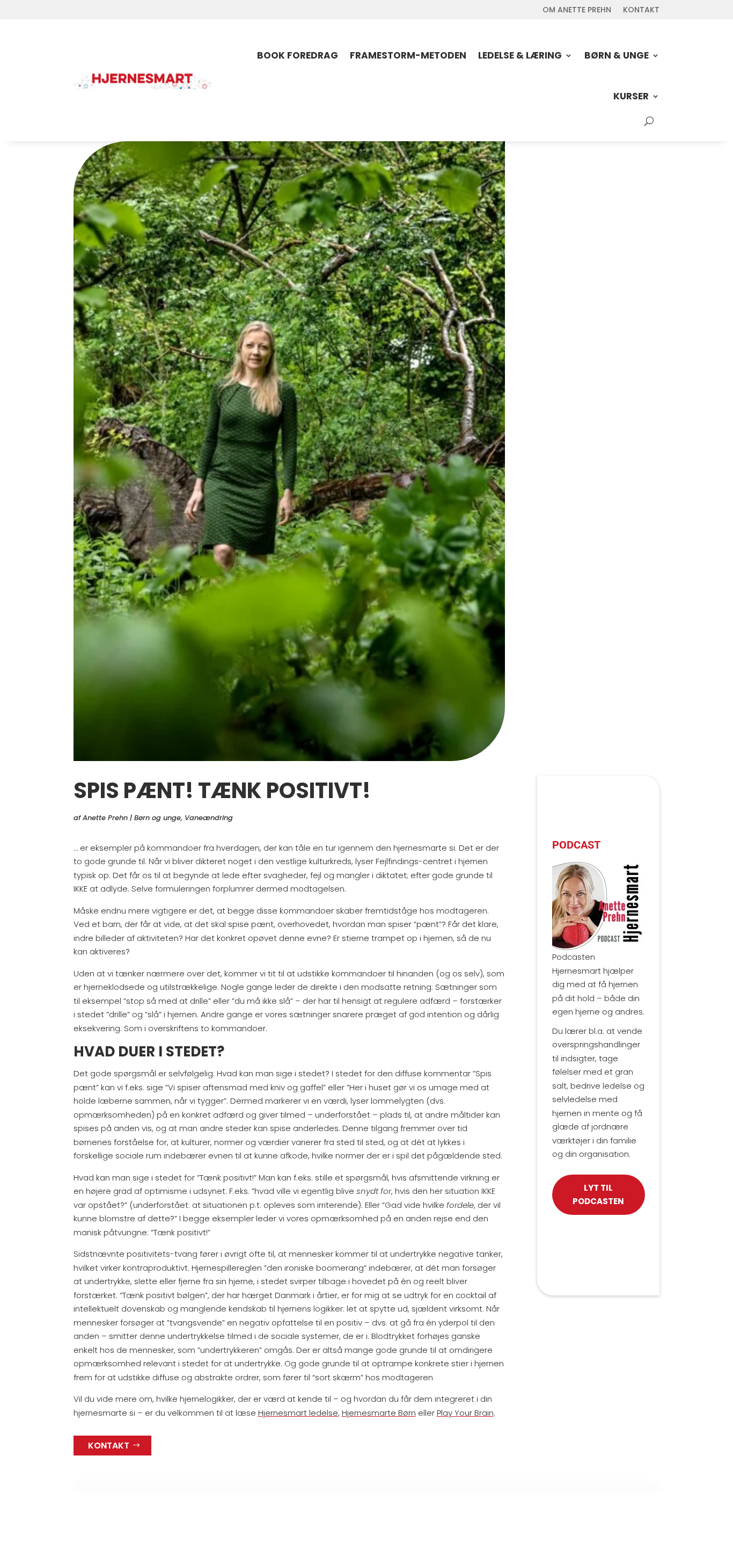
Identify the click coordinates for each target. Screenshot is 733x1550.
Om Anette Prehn (577, 10)
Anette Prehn (105, 818)
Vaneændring (209, 818)
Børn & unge (616, 55)
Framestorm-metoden (408, 55)
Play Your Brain (465, 1412)
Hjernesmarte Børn (379, 1412)
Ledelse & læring (520, 55)
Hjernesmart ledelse (298, 1412)
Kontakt (641, 10)
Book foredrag (297, 55)
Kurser (631, 96)
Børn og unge (157, 818)
